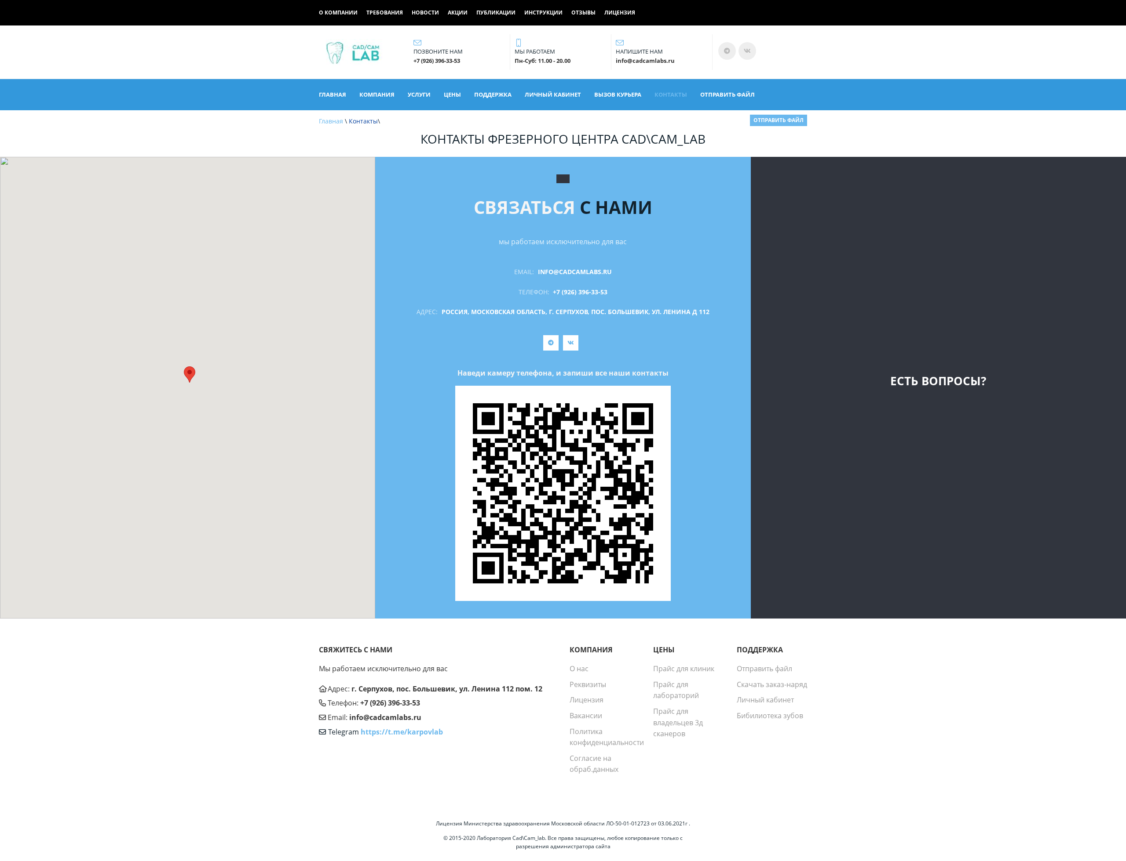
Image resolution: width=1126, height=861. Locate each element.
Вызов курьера (617, 94)
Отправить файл (727, 94)
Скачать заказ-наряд (772, 684)
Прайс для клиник (683, 668)
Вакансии (586, 715)
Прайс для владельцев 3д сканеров (678, 722)
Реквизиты (588, 684)
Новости (425, 12)
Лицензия (619, 12)
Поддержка (493, 94)
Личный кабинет (553, 94)
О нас (579, 668)
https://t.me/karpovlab (402, 732)
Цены (452, 94)
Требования (384, 12)
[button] (189, 374)
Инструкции (543, 12)
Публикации (495, 12)
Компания (377, 94)
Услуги (419, 94)
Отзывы (583, 12)
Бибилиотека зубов (770, 715)
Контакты (670, 94)
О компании (338, 12)
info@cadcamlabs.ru (575, 272)
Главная (332, 94)
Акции (458, 12)
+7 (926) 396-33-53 (580, 292)
